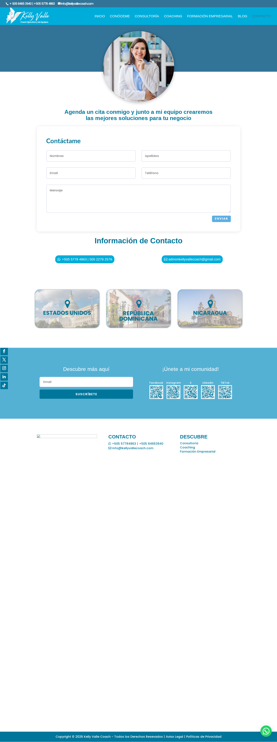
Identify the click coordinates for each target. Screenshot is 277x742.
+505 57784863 (123, 443)
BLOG (242, 16)
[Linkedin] (4, 377)
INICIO (100, 16)
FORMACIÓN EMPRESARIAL (210, 16)
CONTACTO (261, 16)
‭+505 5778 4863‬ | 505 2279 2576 (87, 259)
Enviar (221, 218)
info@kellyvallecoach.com (132, 448)
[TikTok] (4, 385)
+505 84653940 (151, 443)
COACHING (173, 16)
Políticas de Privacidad (203, 736)
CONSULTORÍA (147, 16)
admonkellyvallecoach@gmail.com (194, 259)
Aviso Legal (174, 736)
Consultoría (189, 443)
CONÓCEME (120, 16)
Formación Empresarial (197, 451)
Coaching (187, 447)
